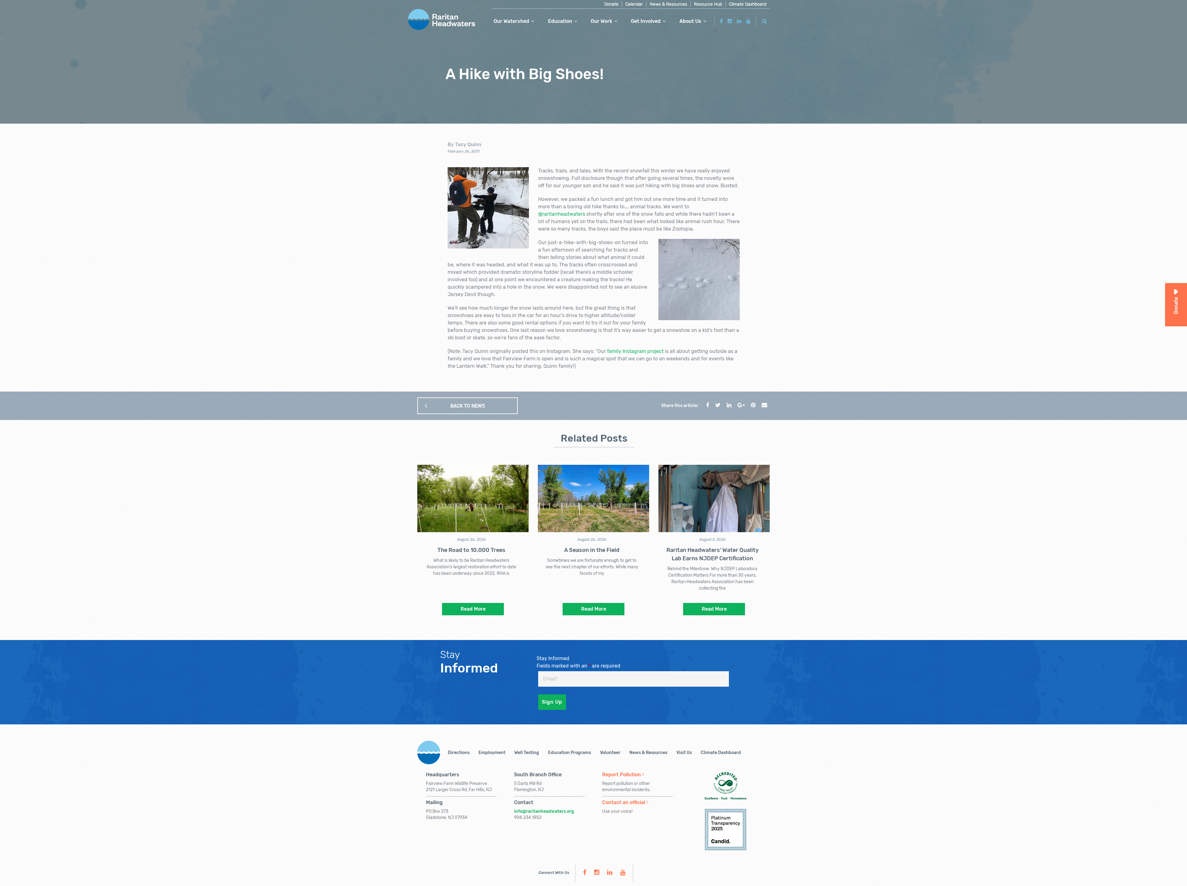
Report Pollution (621, 775)
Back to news (467, 405)
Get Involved (646, 21)
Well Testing (526, 752)
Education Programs (569, 752)
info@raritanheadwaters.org (544, 811)
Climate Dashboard (747, 4)
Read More (473, 609)
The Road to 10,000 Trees (471, 550)
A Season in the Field (591, 550)
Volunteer (610, 752)
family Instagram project (635, 351)
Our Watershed (511, 21)
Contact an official (623, 802)
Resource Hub (708, 4)
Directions (459, 752)
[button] (764, 20)
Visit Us (684, 752)
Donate (611, 4)
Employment (492, 752)
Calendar (634, 4)
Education (560, 21)
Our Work (601, 21)
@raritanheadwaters (561, 214)
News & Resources (668, 4)
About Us (690, 21)
